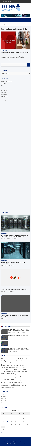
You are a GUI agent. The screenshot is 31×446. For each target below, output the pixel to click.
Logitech (18, 371)
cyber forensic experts (21, 362)
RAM (7, 377)
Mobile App (14, 374)
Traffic (14, 382)
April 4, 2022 (3, 54)
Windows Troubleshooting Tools (7, 387)
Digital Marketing (11, 369)
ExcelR (20, 369)
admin (11, 318)
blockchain (17, 361)
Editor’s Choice (6, 326)
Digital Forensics (19, 367)
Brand (25, 361)
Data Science (16, 365)
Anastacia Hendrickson (12, 54)
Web (19, 382)
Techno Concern (15, 441)
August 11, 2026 (11, 339)
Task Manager (19, 380)
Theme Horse (10, 443)
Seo (2, 89)
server (27, 377)
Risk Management (15, 377)
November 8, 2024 (5, 238)
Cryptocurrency (12, 362)
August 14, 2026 (11, 332)
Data (3, 365)
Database (9, 365)
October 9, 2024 (4, 265)
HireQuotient (8, 371)
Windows (23, 385)
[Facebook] (14, 439)
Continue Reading (5, 60)
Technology (4, 50)
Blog (22, 361)
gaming (25, 369)
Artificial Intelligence (6, 81)
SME (2, 380)
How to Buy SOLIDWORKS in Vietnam (17, 342)
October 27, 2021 (5, 318)
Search (28, 65)
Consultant (4, 362)
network (3, 377)
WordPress (26, 443)
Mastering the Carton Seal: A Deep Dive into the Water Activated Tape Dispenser (18, 336)
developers (12, 367)
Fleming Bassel (13, 238)
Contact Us (3, 400)
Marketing (5, 374)
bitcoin (12, 361)
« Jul (2, 432)
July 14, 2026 (11, 351)
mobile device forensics (22, 374)
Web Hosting (4, 96)
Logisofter (14, 371)
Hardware (3, 87)
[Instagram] (16, 439)
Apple (19, 359)
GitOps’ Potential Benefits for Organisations (14, 289)
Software (3, 92)
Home (2, 394)
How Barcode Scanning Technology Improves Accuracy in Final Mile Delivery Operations (18, 350)
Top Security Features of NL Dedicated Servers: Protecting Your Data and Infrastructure (14, 235)
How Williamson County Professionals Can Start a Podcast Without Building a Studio (19, 330)
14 (19, 421)
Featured (3, 83)
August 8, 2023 (4, 291)
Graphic (3, 371)
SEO (22, 376)
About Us (3, 396)
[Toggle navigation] (3, 20)
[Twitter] (17, 439)
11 (7, 421)
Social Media (4, 90)
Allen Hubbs (11, 265)
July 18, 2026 (11, 344)
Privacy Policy (4, 398)
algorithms (15, 359)
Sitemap (3, 403)
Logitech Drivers (23, 371)
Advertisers (4, 359)
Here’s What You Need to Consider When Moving (15, 52)
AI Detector (10, 359)
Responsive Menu (25, 1)
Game (2, 85)
